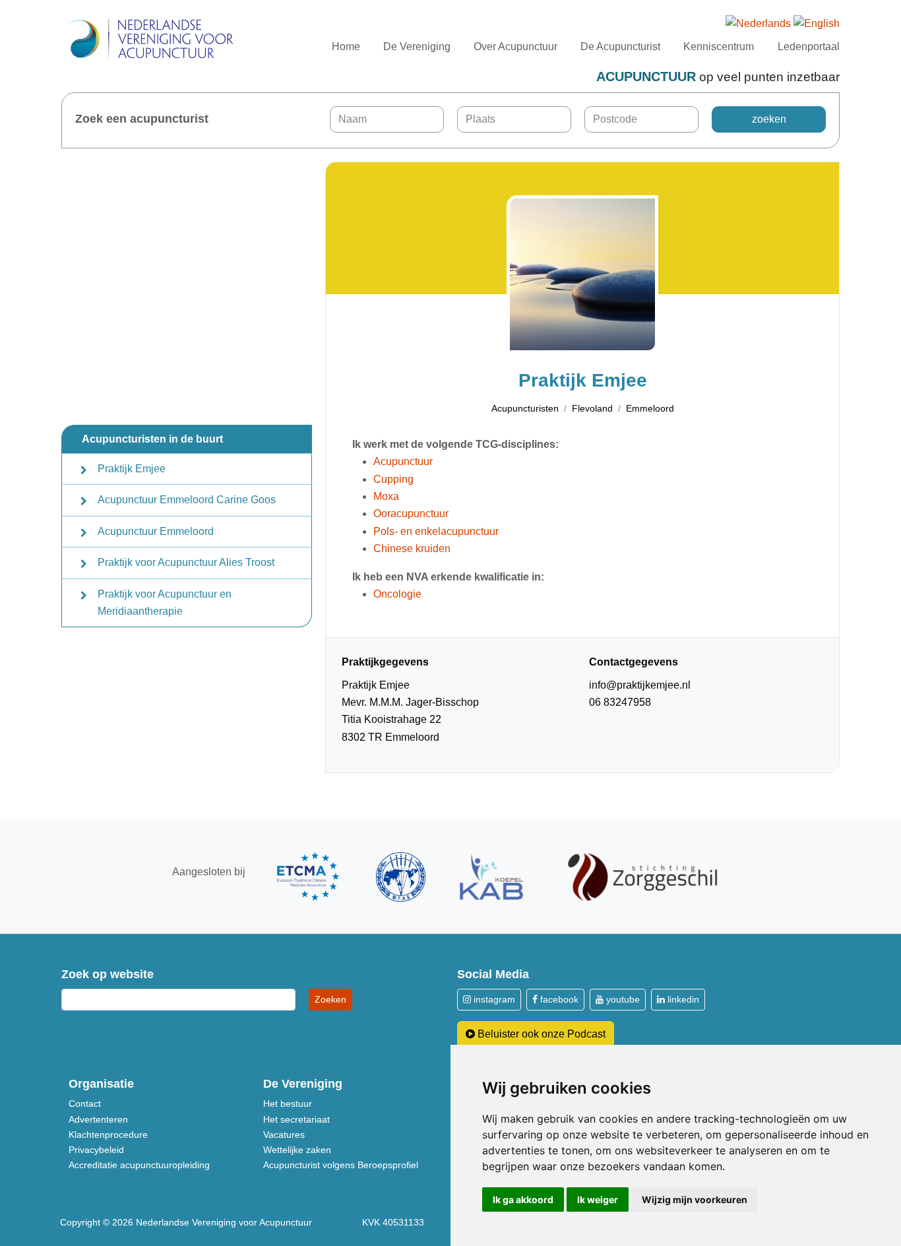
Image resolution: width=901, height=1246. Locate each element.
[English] (816, 24)
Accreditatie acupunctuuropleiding (139, 1165)
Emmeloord (650, 408)
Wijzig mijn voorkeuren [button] (694, 1199)
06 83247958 (620, 702)
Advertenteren (98, 1119)
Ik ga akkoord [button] (523, 1199)
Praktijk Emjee (132, 468)
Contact (85, 1103)
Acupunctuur (403, 461)
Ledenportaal (809, 46)
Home (346, 46)
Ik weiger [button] (597, 1199)
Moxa (386, 496)
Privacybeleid (96, 1149)
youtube (622, 999)
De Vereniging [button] (416, 46)
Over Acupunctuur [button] (515, 46)
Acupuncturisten (525, 408)
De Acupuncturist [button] (620, 46)
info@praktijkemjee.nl (640, 685)
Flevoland (592, 408)
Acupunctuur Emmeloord (156, 531)
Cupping (393, 479)
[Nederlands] (758, 24)
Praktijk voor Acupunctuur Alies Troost (186, 562)
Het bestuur (287, 1103)
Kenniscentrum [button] (718, 46)
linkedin (682, 999)
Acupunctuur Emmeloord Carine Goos (187, 499)
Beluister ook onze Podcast (540, 1034)
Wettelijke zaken (297, 1149)
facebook (558, 999)
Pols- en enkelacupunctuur (436, 531)
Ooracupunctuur (411, 513)
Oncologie (397, 594)
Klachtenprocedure (108, 1134)
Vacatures (284, 1134)
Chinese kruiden (411, 548)
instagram (493, 999)
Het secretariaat (296, 1119)
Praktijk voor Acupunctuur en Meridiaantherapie (165, 602)
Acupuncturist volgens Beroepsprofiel (340, 1165)
